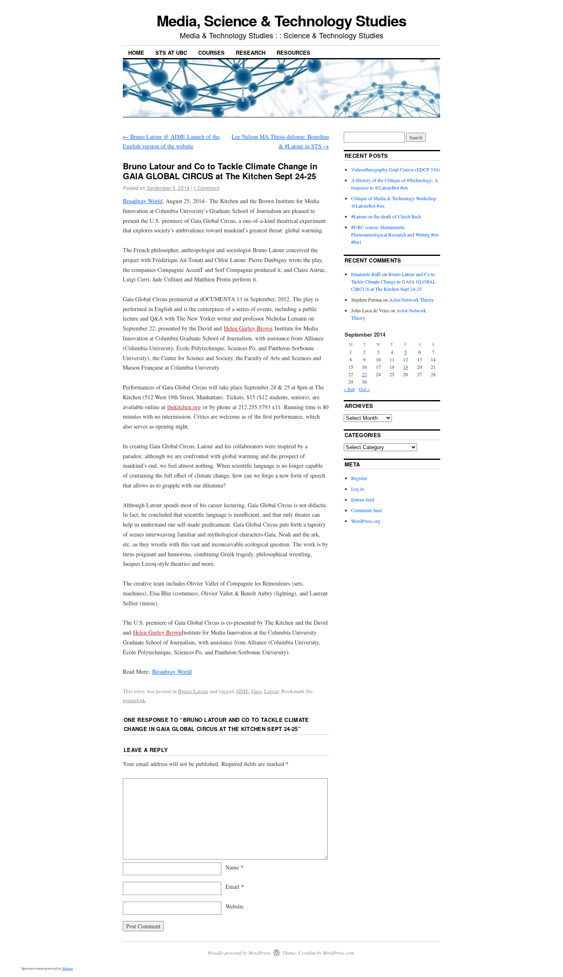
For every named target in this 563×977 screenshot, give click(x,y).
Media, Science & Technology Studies (281, 20)
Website (234, 906)
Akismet (67, 968)
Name (234, 867)
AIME (242, 691)
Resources (293, 52)
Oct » (364, 389)
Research (250, 52)
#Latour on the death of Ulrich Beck (386, 216)
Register (359, 478)
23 (364, 374)
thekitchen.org (184, 407)
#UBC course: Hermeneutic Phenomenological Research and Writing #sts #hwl (395, 234)
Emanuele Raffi (366, 274)
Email (234, 886)
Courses (211, 52)
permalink (134, 700)
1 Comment (206, 187)
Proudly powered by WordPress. (240, 952)
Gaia (256, 691)
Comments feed (366, 510)
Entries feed (362, 499)
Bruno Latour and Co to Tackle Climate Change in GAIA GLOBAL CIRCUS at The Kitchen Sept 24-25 (393, 281)
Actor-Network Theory (411, 299)
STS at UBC (171, 52)
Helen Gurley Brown (248, 328)
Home (136, 52)
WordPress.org (365, 521)
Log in (357, 488)
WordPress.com (338, 952)
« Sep (349, 389)
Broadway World (142, 201)
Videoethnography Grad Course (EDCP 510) (395, 169)
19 (405, 366)
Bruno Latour (193, 691)
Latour (271, 691)
